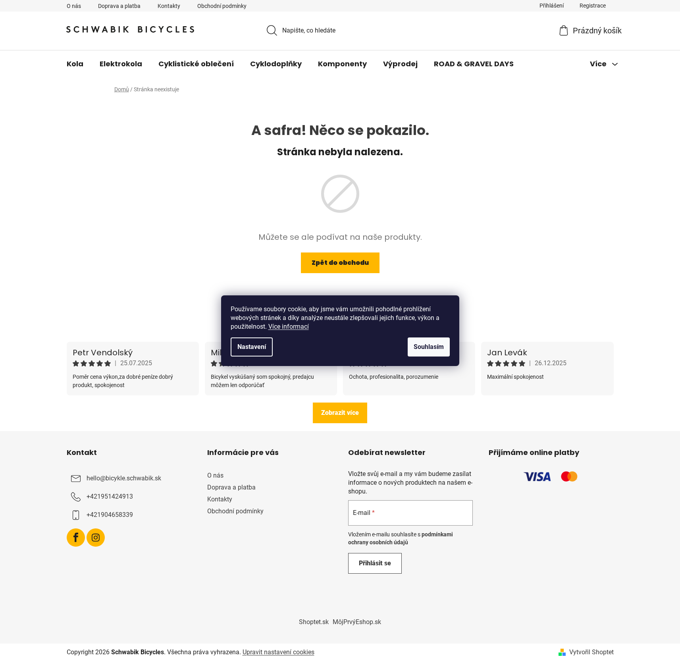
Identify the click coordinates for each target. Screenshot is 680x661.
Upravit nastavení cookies (278, 652)
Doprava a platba (119, 6)
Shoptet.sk (314, 622)
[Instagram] (96, 537)
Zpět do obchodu (340, 262)
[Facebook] (76, 537)
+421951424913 (110, 496)
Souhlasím (429, 347)
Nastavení (251, 347)
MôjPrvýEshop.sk (357, 622)
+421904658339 (110, 514)
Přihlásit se (375, 563)
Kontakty (169, 6)
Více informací (288, 326)
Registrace (593, 5)
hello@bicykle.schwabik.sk (124, 478)
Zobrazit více (340, 412)
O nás (74, 6)
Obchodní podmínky (222, 6)
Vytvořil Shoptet (591, 652)
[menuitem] (75, 63)
